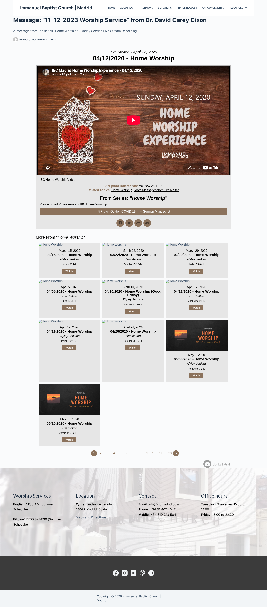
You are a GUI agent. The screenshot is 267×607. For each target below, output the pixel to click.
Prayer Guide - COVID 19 (118, 211)
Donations (165, 7)
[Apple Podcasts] (142, 573)
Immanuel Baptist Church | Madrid (56, 7)
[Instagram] (125, 573)
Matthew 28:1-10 (150, 186)
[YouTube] (133, 573)
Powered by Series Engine (216, 464)
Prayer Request (187, 7)
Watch (69, 271)
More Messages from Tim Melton (156, 190)
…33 (169, 453)
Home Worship (121, 190)
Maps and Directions (91, 517)
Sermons (147, 7)
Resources (236, 7)
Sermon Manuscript (156, 211)
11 (160, 453)
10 (153, 453)
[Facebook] (116, 573)
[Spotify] (151, 573)
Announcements (213, 7)
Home (111, 7)
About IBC (126, 7)
